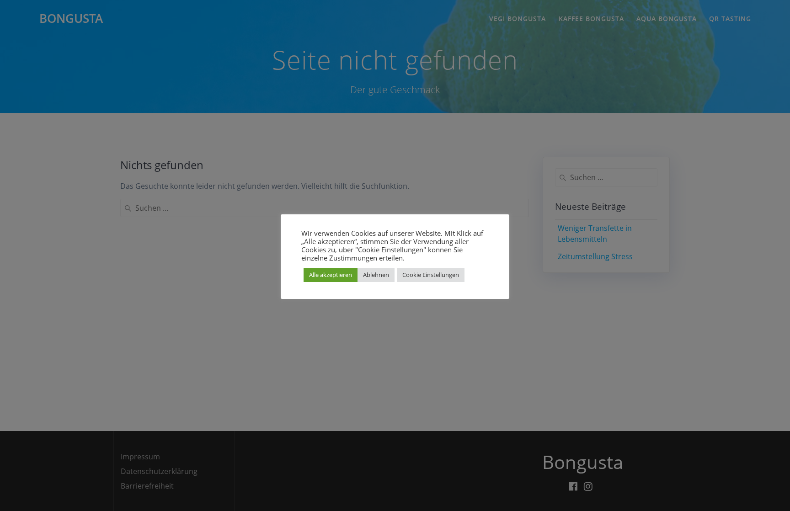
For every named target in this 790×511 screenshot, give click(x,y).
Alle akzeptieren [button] (330, 275)
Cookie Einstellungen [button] (430, 275)
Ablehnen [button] (376, 275)
